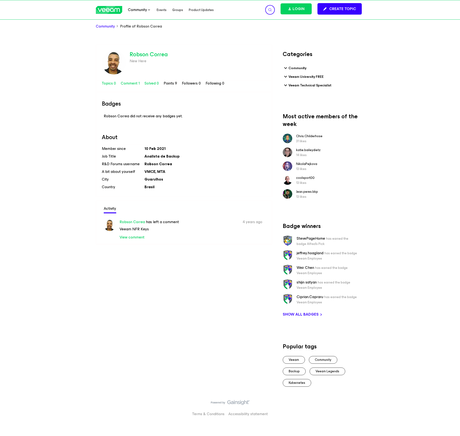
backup (294, 371)
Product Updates (201, 9)
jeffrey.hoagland (310, 253)
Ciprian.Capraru (310, 297)
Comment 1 (131, 83)
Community (105, 26)
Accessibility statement (248, 414)
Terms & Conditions (208, 414)
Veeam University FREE (306, 76)
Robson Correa (149, 54)
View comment (132, 237)
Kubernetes (297, 382)
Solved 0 (152, 83)
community (323, 359)
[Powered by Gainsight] (230, 403)
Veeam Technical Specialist (309, 85)
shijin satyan (307, 282)
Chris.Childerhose (309, 136)
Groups (177, 9)
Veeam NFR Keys (134, 229)
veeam (294, 359)
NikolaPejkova (306, 163)
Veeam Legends (327, 371)
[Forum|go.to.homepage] (109, 10)
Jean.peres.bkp (307, 191)
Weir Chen (305, 268)
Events (162, 9)
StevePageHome (311, 238)
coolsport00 (305, 177)
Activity (110, 208)
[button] (339, 9)
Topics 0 (109, 83)
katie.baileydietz (308, 150)
